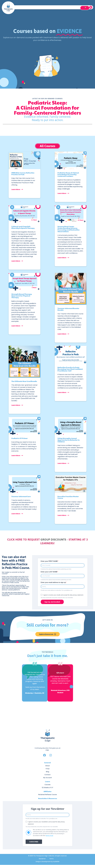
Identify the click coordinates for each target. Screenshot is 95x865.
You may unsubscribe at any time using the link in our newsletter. (57, 597)
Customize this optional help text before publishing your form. (56, 569)
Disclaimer (42, 859)
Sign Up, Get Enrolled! (52, 602)
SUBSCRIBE (33, 842)
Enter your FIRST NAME (49, 561)
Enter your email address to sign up (53, 582)
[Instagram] (50, 755)
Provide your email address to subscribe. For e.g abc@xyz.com (56, 590)
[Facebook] (44, 755)
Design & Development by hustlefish (47, 861)
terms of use (49, 835)
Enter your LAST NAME (49, 572)
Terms (51, 859)
